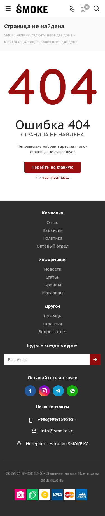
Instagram (44, 390)
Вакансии (53, 230)
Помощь (52, 316)
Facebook (30, 390)
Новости (52, 269)
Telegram (58, 390)
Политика (53, 238)
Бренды (52, 285)
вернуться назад (56, 177)
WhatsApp (72, 390)
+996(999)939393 (55, 419)
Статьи (52, 277)
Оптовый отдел (53, 246)
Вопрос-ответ (52, 331)
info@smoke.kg (57, 430)
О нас (52, 222)
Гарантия (52, 323)
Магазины (52, 292)
